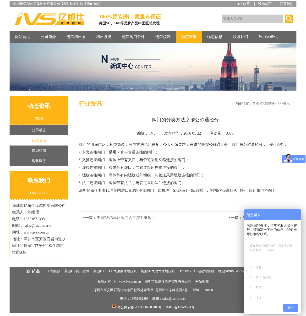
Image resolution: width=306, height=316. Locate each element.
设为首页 (265, 4)
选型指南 (39, 151)
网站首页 (22, 37)
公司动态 (39, 130)
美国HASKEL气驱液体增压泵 (115, 271)
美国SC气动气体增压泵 (158, 271)
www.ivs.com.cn (129, 281)
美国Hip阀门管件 (76, 271)
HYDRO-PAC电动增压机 (196, 271)
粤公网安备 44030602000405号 (139, 307)
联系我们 (286, 4)
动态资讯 (267, 103)
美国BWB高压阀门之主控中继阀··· (126, 218)
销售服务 (39, 161)
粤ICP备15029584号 (180, 307)
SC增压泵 (53, 271)
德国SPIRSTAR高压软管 (236, 271)
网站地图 (202, 281)
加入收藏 (243, 4)
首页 (255, 103)
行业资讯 (39, 140)
